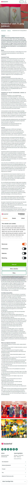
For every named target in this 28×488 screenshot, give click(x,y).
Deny (14, 273)
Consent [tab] (5, 218)
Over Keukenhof (5, 461)
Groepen (3, 469)
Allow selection (14, 268)
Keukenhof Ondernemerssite (7, 476)
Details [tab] (14, 218)
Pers (3, 472)
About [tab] (23, 218)
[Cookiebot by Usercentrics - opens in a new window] (20, 214)
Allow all (14, 264)
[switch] (24, 249)
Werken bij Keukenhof (6, 465)
